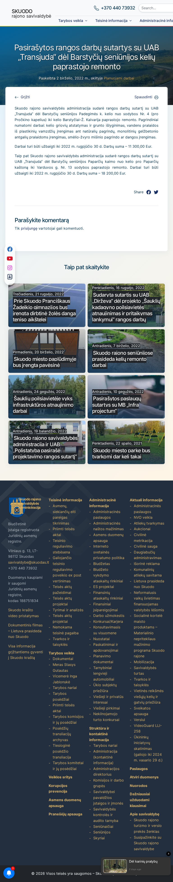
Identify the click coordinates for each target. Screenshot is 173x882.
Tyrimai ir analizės (68, 610)
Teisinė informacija (111, 20)
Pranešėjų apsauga (65, 814)
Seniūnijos (101, 832)
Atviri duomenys (144, 777)
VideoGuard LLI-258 (148, 728)
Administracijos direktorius (106, 771)
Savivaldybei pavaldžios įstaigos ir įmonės (108, 797)
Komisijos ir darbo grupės (108, 783)
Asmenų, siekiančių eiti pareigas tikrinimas (64, 514)
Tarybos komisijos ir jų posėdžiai (68, 719)
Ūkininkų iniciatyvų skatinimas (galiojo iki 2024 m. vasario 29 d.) (148, 748)
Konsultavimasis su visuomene (106, 630)
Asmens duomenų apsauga (108, 537)
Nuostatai (101, 639)
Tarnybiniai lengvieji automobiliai (103, 673)
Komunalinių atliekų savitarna (148, 572)
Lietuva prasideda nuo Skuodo (149, 584)
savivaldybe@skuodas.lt (28, 562)
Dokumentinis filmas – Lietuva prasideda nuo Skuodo (25, 631)
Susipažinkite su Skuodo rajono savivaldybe (147, 843)
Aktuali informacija (146, 500)
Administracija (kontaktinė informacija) (105, 757)
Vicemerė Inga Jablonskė (65, 679)
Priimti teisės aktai (64, 532)
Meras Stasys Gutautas (64, 667)
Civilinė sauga (145, 546)
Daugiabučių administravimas (148, 555)
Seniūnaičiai (103, 826)
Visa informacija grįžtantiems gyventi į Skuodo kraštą (25, 652)
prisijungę (29, 228)
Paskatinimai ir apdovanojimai (105, 647)
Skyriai (99, 838)
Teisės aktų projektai (62, 601)
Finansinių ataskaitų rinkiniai (108, 595)
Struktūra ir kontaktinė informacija (99, 734)
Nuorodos (138, 785)
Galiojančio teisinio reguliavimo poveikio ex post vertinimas (67, 569)
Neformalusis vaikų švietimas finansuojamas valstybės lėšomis (149, 601)
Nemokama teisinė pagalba (66, 630)
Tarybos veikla (70, 20)
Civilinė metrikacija (143, 537)
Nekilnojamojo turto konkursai (106, 717)
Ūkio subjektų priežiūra (105, 688)
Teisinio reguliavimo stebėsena (63, 546)
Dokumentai (63, 658)
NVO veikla (143, 517)
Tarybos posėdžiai (61, 696)
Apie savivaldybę (144, 814)
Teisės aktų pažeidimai (62, 589)
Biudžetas (101, 563)
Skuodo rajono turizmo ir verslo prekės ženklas (148, 826)
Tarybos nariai (65, 687)
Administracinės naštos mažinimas (108, 526)
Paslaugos (139, 768)
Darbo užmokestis (108, 615)
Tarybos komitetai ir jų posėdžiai (68, 766)
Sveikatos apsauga (142, 711)
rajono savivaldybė (31, 13)
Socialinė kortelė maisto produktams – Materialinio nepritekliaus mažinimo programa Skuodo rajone (149, 635)
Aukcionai (142, 529)
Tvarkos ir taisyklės (61, 642)
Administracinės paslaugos (106, 514)
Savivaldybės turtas (145, 670)
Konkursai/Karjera (108, 621)
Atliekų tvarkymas (149, 523)
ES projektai (103, 586)
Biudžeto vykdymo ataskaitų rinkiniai (108, 575)
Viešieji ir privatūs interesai (108, 699)
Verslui (139, 719)
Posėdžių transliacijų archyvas (62, 734)
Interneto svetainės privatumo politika (108, 552)
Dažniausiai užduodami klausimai (140, 800)
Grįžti (25, 97)
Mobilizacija (144, 662)
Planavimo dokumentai (103, 659)
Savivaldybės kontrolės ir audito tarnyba (105, 815)
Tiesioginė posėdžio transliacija (62, 751)
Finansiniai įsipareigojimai (105, 607)
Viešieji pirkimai (106, 708)
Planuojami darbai (119, 78)
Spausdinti (143, 97)
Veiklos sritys (60, 777)
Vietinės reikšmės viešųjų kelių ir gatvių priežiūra (149, 696)
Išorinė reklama (147, 563)
